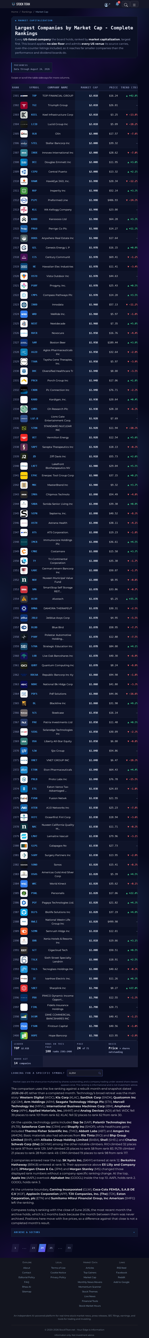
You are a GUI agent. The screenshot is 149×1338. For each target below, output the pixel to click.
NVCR (34, 333)
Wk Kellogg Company (58, 209)
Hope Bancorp (58, 1035)
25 (51, 1248)
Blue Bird (58, 627)
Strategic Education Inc (58, 646)
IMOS (34, 494)
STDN (34, 427)
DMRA (34, 608)
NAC (34, 826)
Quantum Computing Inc (58, 665)
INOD (34, 304)
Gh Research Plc (57, 408)
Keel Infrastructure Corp (58, 114)
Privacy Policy (58, 1277)
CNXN (34, 389)
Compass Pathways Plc (58, 295)
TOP (34, 95)
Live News (89, 1296)
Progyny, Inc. (58, 285)
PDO (34, 997)
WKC (34, 883)
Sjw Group (57, 750)
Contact (26, 1272)
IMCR (34, 541)
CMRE (34, 551)
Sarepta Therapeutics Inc (57, 446)
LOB (34, 655)
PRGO (34, 228)
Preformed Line (58, 200)
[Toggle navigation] (134, 4)
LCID (34, 124)
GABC (34, 570)
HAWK (34, 181)
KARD (34, 399)
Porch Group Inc (57, 380)
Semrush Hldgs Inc (58, 931)
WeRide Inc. (58, 314)
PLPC (34, 200)
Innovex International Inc (57, 152)
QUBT (34, 665)
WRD (34, 314)
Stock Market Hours (90, 1305)
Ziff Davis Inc (58, 456)
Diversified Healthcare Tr (57, 371)
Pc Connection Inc (57, 389)
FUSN (34, 798)
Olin (58, 133)
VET (34, 437)
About (26, 1267)
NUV (34, 579)
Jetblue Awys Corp (58, 617)
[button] (107, 4)
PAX (34, 722)
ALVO (34, 598)
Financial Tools (90, 1301)
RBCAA (34, 674)
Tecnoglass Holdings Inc (58, 969)
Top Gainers (90, 1272)
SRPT (34, 446)
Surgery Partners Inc (58, 855)
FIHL (34, 1007)
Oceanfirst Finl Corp (58, 817)
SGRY (34, 855)
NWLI (34, 921)
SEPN (34, 513)
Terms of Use (58, 1267)
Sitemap (26, 1291)
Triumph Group (58, 105)
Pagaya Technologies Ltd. (58, 902)
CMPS (34, 295)
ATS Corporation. (58, 532)
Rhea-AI (26, 1286)
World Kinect (58, 883)
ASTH (34, 522)
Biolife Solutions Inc (57, 912)
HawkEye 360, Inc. (57, 181)
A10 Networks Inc (57, 807)
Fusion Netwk (58, 798)
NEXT (34, 323)
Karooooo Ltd (58, 219)
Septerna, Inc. (57, 513)
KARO (34, 219)
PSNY (34, 636)
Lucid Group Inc (58, 124)
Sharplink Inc (58, 988)
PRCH (34, 380)
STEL (34, 143)
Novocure (58, 333)
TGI (34, 105)
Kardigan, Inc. (57, 399)
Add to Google (121, 1282)
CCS (34, 257)
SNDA (34, 503)
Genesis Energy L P (58, 247)
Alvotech (57, 598)
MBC (34, 484)
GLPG (34, 845)
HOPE (34, 1035)
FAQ (26, 1282)
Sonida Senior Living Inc (58, 503)
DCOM (34, 1016)
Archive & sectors (27, 1232)
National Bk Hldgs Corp (58, 684)
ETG (34, 788)
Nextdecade (57, 323)
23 (33, 1248)
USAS (34, 874)
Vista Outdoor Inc (58, 276)
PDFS (34, 693)
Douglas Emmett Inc (58, 162)
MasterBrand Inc (57, 484)
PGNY (34, 285)
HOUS (34, 238)
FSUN (34, 1026)
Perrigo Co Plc (58, 228)
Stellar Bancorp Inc (58, 143)
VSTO (34, 276)
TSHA (34, 361)
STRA (34, 646)
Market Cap (90, 1277)
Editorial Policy (27, 1277)
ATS (34, 532)
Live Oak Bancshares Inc (58, 655)
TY (34, 560)
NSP (34, 190)
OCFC (34, 817)
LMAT (34, 836)
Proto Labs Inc (58, 779)
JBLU (34, 617)
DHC (34, 371)
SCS (34, 712)
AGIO (34, 352)
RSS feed (121, 1267)
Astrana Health (58, 522)
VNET (34, 760)
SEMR (34, 931)
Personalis (57, 893)
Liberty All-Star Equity (58, 741)
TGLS (34, 969)
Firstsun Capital (58, 1026)
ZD (34, 456)
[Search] (126, 4)
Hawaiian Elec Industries (57, 266)
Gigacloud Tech (58, 950)
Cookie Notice (58, 1272)
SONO (34, 864)
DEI (34, 162)
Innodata (57, 304)
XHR (34, 940)
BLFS (34, 912)
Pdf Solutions (57, 693)
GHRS (34, 408)
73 (69, 1248)
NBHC (34, 684)
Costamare (58, 551)
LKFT (34, 465)
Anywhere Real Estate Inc (58, 238)
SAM (34, 342)
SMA (34, 589)
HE (34, 266)
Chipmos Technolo (58, 494)
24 (42, 1248)
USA (34, 741)
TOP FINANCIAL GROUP (58, 95)
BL (34, 703)
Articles (90, 1267)
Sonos (58, 864)
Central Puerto (58, 171)
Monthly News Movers (90, 1282)
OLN (34, 133)
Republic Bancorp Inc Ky (57, 674)
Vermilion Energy (58, 437)
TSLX (34, 959)
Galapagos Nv (58, 845)
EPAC (34, 475)
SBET (34, 988)
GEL (34, 247)
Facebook (121, 1272)
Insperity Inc (58, 190)
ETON (34, 769)
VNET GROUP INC (58, 760)
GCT (34, 950)
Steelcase (58, 712)
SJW (34, 750)
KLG (34, 209)
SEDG (34, 731)
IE (34, 978)
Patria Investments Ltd (57, 722)
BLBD (34, 627)
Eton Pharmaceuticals (58, 769)
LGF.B (34, 418)
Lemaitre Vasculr (58, 836)
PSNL (34, 893)
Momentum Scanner (89, 1286)
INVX (34, 152)
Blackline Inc (58, 703)
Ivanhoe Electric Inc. (58, 978)
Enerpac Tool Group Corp (58, 475)
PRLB (34, 779)
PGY (34, 902)
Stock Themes (90, 1291)
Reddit (121, 1277)
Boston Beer (58, 342)
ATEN (34, 807)
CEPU (34, 171)
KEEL (34, 114)
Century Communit (57, 257)
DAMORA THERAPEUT (58, 608)
